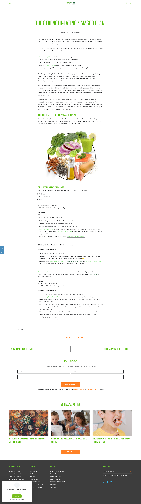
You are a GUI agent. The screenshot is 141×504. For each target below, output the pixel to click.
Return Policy (34, 479)
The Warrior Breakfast (74, 261)
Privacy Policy (79, 389)
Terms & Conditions (36, 484)
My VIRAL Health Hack (94, 261)
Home (62, 15)
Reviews (33, 476)
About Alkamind (15, 474)
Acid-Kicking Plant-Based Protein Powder (53, 297)
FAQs (32, 474)
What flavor (93, 274)
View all (70, 452)
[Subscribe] (131, 472)
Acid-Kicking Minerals (46, 57)
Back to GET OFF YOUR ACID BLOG (71, 337)
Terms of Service (94, 389)
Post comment (70, 384)
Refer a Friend (55, 476)
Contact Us (34, 471)
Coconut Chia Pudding (57, 261)
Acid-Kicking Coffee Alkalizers (48, 272)
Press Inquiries (55, 479)
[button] (10, 3)
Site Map (53, 487)
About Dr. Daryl (14, 471)
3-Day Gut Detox (15, 476)
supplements (50, 65)
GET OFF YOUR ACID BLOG (72, 15)
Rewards (53, 474)
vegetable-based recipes (76, 236)
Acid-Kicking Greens (46, 229)
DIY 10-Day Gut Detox (16, 479)
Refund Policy (35, 481)
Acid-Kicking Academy (58, 471)
